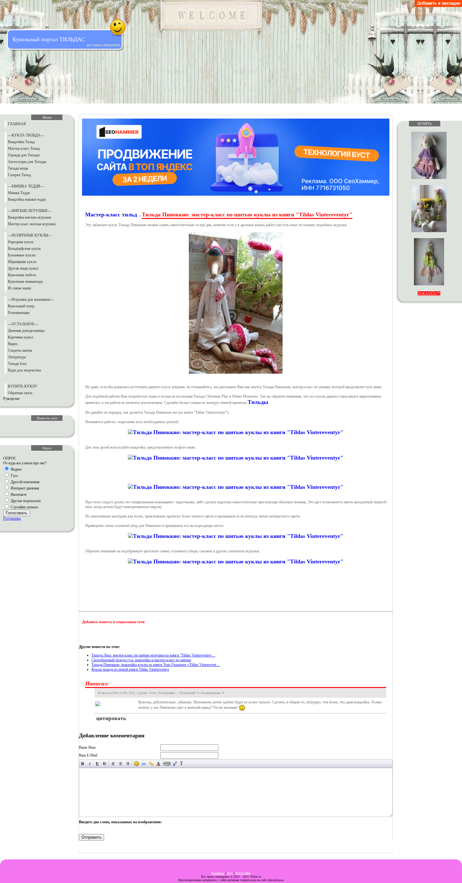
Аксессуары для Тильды (27, 161)
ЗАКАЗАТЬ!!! (429, 293)
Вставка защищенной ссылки (151, 764)
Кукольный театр (21, 306)
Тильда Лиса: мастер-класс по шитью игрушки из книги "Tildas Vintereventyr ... (153, 655)
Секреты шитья (20, 350)
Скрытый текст (167, 764)
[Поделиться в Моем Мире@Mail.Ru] (135, 634)
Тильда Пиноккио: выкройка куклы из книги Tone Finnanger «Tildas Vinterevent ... (155, 664)
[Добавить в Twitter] (147, 634)
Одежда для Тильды (24, 155)
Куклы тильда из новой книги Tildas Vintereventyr (130, 669)
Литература (17, 357)
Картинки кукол (20, 337)
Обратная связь (20, 393)
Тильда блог (17, 363)
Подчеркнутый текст (97, 764)
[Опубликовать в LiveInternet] (111, 634)
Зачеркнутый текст (104, 764)
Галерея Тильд (19, 175)
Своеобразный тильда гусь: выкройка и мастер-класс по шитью (141, 660)
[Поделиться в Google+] (99, 634)
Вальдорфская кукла (24, 248)
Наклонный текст (90, 764)
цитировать (111, 718)
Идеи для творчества (24, 370)
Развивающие (19, 312)
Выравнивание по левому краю (113, 764)
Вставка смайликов (136, 764)
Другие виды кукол (23, 268)
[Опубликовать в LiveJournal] (123, 634)
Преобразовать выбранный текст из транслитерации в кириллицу (181, 764)
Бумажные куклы (22, 255)
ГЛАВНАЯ (17, 124)
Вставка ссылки (143, 764)
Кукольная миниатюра (25, 281)
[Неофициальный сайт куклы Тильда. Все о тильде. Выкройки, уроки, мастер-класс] (438, 5)
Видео (13, 344)
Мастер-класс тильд (111, 214)
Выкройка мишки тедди (27, 199)
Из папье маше (19, 288)
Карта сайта (242, 873)
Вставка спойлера (188, 764)
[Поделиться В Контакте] (159, 634)
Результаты (12, 518)
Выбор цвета (158, 764)
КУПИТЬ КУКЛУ (22, 386)
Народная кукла (20, 242)
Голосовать (16, 513)
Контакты (218, 873)
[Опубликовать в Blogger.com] (87, 634)
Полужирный (82, 764)
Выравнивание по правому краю (127, 764)
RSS (230, 873)
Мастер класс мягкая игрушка (32, 224)
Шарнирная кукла (22, 262)
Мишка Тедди (19, 193)
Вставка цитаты (174, 764)
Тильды (258, 402)
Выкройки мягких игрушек (29, 217)
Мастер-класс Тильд (24, 148)
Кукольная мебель (22, 275)
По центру (120, 764)
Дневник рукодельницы (26, 330)
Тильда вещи (18, 168)
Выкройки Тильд (21, 142)
